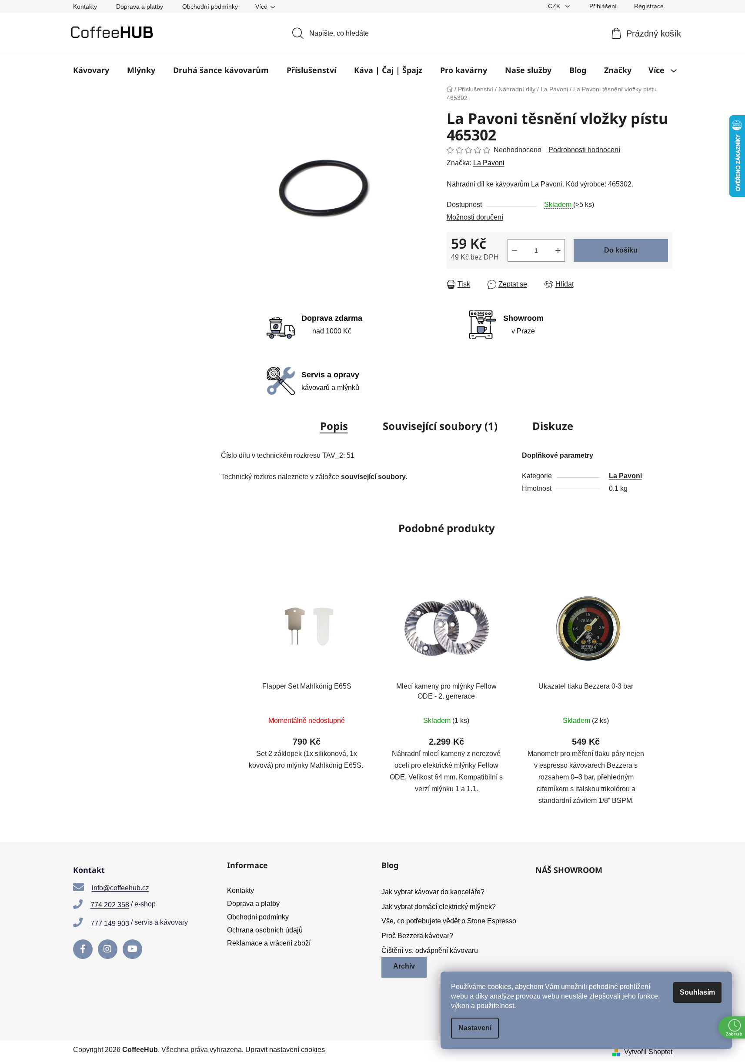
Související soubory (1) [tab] (440, 426)
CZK (555, 6)
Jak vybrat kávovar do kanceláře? (432, 892)
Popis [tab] (334, 426)
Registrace (649, 6)
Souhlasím (697, 992)
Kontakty (85, 6)
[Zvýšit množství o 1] (558, 250)
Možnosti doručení (475, 217)
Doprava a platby (139, 6)
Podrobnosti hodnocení (584, 149)
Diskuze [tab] (552, 426)
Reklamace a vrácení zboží (269, 943)
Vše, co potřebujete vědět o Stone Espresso (448, 921)
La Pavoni (488, 162)
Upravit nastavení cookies (285, 1049)
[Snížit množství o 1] (514, 250)
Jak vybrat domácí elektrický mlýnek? (438, 906)
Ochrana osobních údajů (265, 930)
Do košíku (621, 250)
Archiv (404, 966)
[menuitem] (91, 70)
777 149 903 (109, 923)
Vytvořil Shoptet (648, 1051)
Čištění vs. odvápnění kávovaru (429, 950)
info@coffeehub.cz (120, 888)
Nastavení (474, 1028)
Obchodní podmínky (210, 6)
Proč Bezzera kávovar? (417, 935)
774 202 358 (109, 905)
